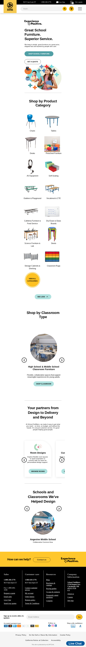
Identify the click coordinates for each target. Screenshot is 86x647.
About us (70, 594)
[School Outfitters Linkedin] (56, 626)
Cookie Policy (65, 635)
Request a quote (9, 593)
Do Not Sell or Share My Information (43, 635)
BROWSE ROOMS (38, 471)
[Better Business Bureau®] (80, 626)
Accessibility (56, 640)
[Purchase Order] (28, 625)
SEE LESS (41, 297)
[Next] (61, 360)
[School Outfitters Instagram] (52, 626)
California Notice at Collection (36, 640)
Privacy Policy (21, 635)
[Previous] (24, 360)
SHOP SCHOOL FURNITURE (38, 54)
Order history (29, 597)
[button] (73, 626)
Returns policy (30, 600)
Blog (48, 580)
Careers (70, 597)
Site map (70, 601)
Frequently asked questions (52, 596)
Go (79, 617)
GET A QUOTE (32, 62)
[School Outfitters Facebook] (49, 626)
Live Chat (62, 2)
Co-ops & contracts (53, 592)
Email (8, 597)
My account (29, 593)
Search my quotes (10, 603)
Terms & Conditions (32, 603)
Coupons (49, 601)
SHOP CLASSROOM (43, 384)
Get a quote (78, 2)
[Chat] (57, 2)
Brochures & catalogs (50, 584)
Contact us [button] (41, 560)
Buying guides (51, 589)
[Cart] (71, 8)
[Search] (65, 9)
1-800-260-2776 (46, 2)
